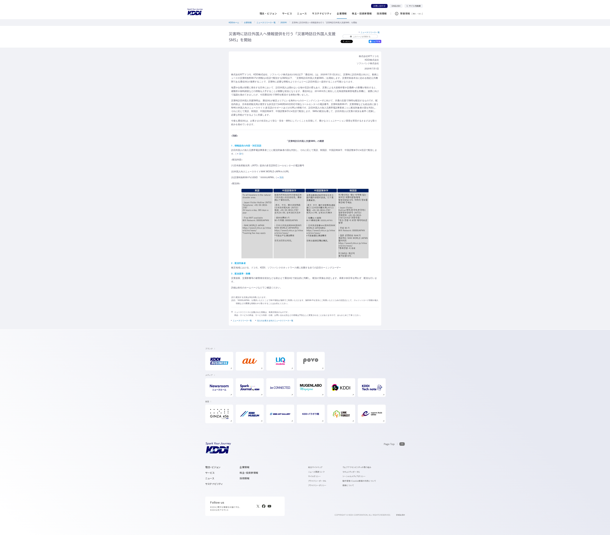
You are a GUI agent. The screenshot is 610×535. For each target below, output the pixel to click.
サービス (209, 472)
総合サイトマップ (315, 467)
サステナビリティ (214, 484)
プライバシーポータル (317, 481)
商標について (348, 485)
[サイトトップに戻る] (195, 12)
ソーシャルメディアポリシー (354, 476)
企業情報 (248, 22)
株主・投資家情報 (249, 472)
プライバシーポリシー (317, 485)
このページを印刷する (361, 36)
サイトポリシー (314, 476)
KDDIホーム (234, 22)
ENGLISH (397, 5)
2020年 (284, 22)
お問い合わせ (379, 6)
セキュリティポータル (351, 472)
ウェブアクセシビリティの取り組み (356, 467)
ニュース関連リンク (316, 472)
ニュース (209, 478)
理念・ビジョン (212, 467)
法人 (420, 14)
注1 (241, 153)
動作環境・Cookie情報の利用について (359, 481)
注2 (281, 177)
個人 (414, 14)
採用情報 (244, 478)
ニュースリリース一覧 (266, 22)
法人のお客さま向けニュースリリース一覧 (275, 320)
